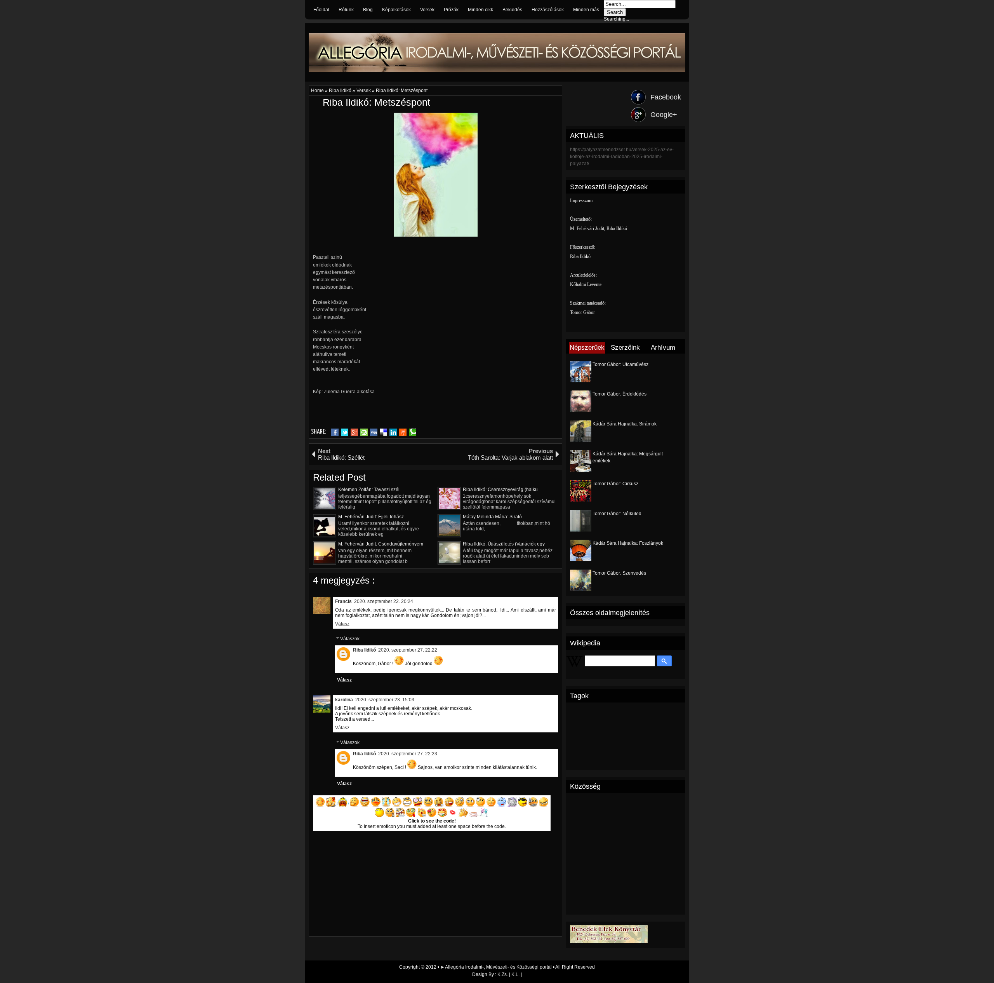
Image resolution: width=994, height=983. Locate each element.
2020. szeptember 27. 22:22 (407, 650)
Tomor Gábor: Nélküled (617, 513)
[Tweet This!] (344, 432)
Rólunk (346, 9)
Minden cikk (480, 9)
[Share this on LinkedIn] (393, 432)
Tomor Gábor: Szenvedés (619, 573)
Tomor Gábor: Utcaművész (620, 364)
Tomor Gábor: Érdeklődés (619, 394)
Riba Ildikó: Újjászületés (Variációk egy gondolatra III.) (504, 544)
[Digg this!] (373, 432)
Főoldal (321, 9)
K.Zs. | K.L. (508, 974)
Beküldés (512, 9)
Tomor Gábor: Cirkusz (615, 483)
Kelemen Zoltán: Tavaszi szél (369, 489)
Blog (368, 9)
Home (318, 90)
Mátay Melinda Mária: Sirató (492, 516)
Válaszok (350, 638)
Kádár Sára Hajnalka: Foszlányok (628, 543)
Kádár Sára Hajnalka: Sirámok (625, 424)
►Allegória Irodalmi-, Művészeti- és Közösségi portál (496, 967)
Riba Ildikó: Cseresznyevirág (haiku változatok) (500, 489)
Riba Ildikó (341, 90)
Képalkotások (396, 9)
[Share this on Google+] (354, 432)
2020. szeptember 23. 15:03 (384, 699)
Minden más (586, 9)
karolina (344, 699)
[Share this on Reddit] (403, 432)
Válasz (342, 624)
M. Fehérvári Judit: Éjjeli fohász (371, 516)
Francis (343, 601)
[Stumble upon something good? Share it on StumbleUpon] (364, 432)
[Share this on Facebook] (335, 432)
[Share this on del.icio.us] (383, 432)
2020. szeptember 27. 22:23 (407, 753)
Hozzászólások (548, 9)
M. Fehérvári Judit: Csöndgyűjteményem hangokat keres (380, 544)
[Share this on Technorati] (412, 432)
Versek (427, 9)
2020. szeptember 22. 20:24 (383, 601)
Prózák (451, 9)
